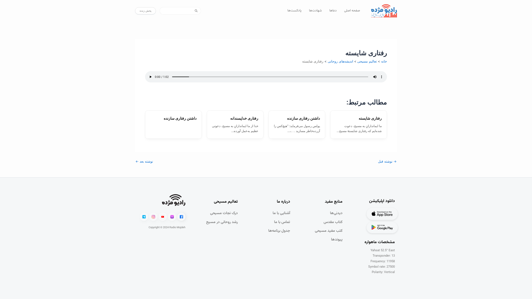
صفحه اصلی (352, 10)
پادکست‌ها (294, 10)
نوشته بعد (144, 161)
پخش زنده (145, 10)
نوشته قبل (387, 161)
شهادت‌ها (315, 10)
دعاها (333, 10)
